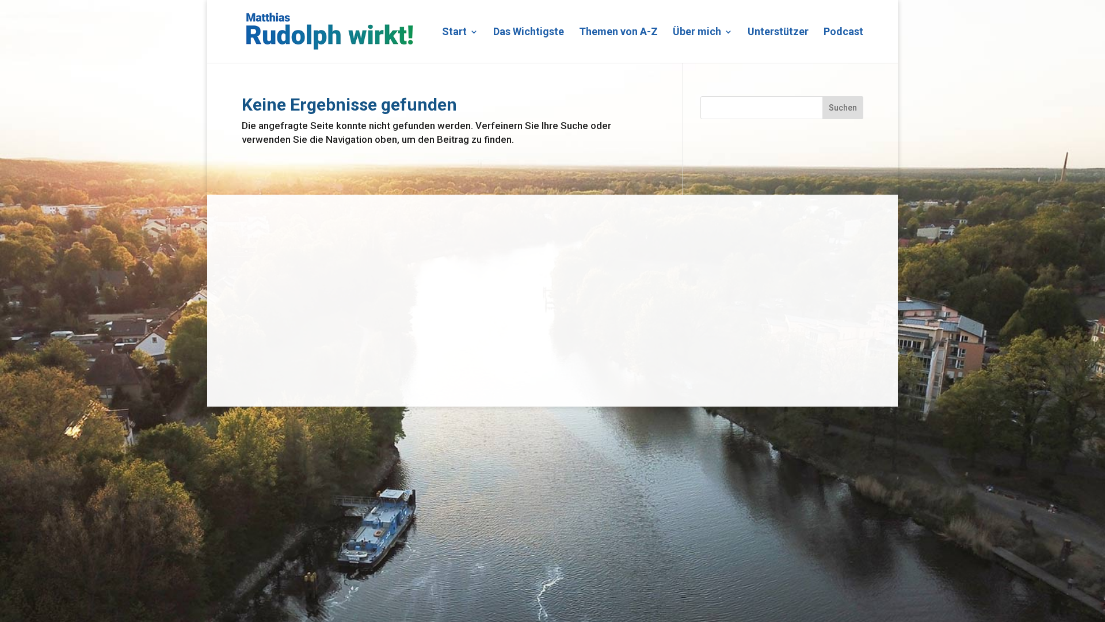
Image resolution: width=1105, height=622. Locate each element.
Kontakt (255, 350)
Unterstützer (778, 32)
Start (454, 32)
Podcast (843, 32)
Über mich (697, 32)
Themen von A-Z (618, 32)
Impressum (262, 368)
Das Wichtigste (528, 32)
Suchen (843, 107)
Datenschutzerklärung (340, 350)
